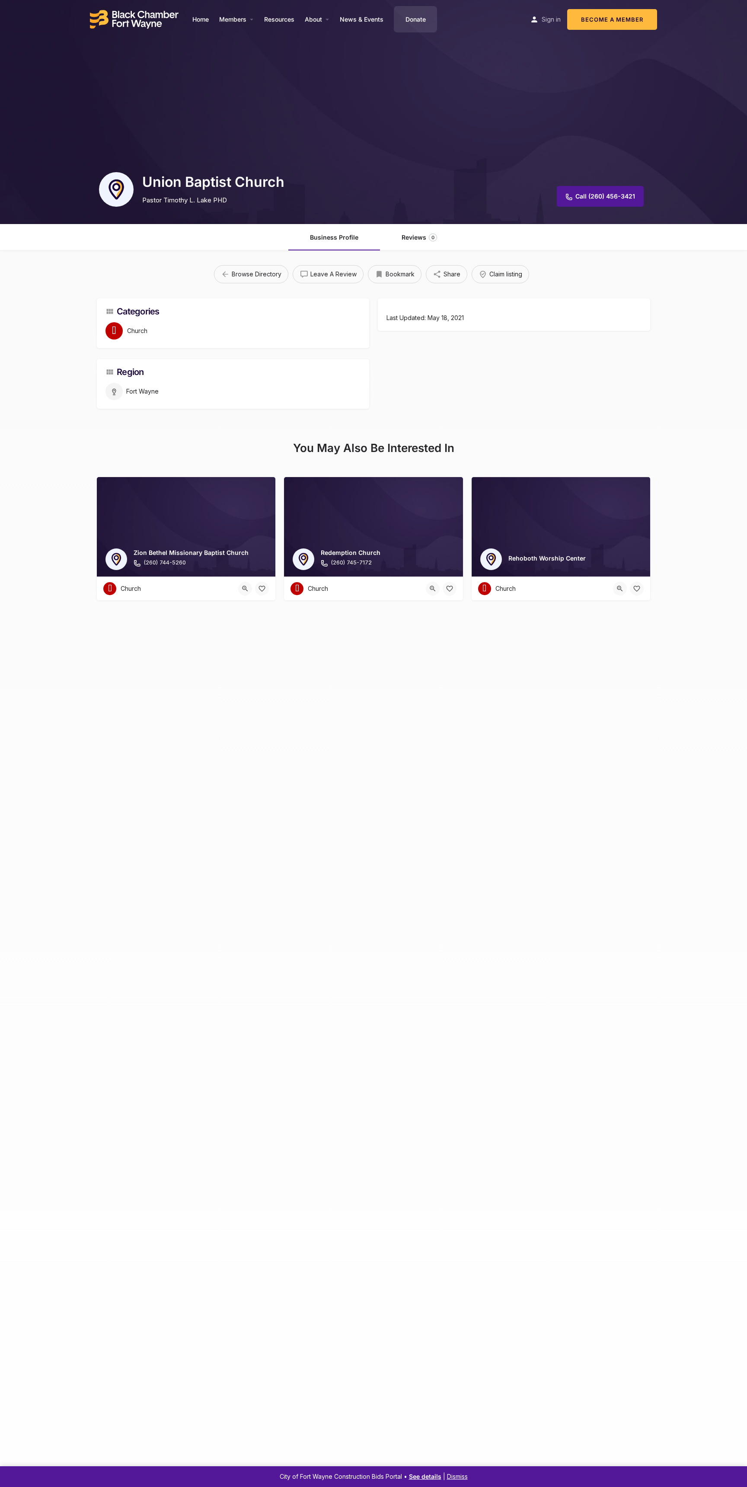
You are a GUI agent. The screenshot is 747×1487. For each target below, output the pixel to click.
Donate (415, 19)
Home (200, 19)
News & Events (361, 19)
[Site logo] (135, 18)
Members (232, 19)
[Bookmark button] (262, 589)
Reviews (418, 237)
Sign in (551, 19)
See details (425, 1476)
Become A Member (612, 19)
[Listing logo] (116, 189)
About (313, 19)
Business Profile (334, 237)
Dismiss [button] (457, 1476)
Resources (279, 19)
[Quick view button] (245, 589)
